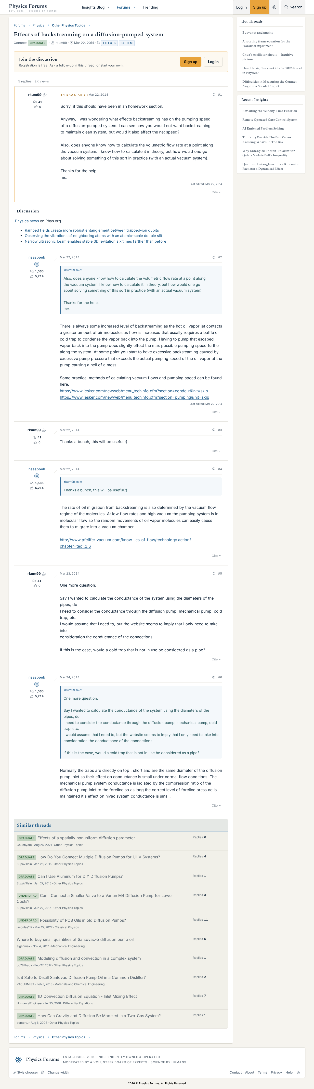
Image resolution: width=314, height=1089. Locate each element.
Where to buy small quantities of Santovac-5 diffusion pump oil (75, 939)
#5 (220, 573)
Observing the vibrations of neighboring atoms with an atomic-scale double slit (93, 235)
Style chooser (27, 1072)
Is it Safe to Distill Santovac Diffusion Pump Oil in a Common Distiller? (81, 977)
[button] (108, 7)
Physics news (27, 221)
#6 (220, 677)
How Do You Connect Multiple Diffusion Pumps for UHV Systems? (99, 856)
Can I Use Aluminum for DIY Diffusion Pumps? (80, 876)
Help (289, 1072)
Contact (236, 1072)
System (127, 43)
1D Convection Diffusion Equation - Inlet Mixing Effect (87, 996)
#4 (220, 469)
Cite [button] (215, 192)
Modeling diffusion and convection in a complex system (89, 958)
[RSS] (298, 1072)
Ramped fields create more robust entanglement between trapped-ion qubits (92, 230)
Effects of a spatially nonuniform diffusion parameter (86, 837)
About (249, 1072)
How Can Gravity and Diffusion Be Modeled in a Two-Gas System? (99, 1015)
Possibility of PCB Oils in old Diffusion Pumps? (83, 920)
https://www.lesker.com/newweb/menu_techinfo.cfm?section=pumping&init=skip (134, 397)
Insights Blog (93, 7)
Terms (262, 1072)
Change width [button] (58, 1072)
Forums (123, 7)
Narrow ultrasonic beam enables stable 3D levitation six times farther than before (95, 241)
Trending (150, 7)
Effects (109, 43)
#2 (220, 257)
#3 (220, 430)
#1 (220, 94)
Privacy (276, 1072)
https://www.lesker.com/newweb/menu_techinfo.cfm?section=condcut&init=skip (134, 390)
